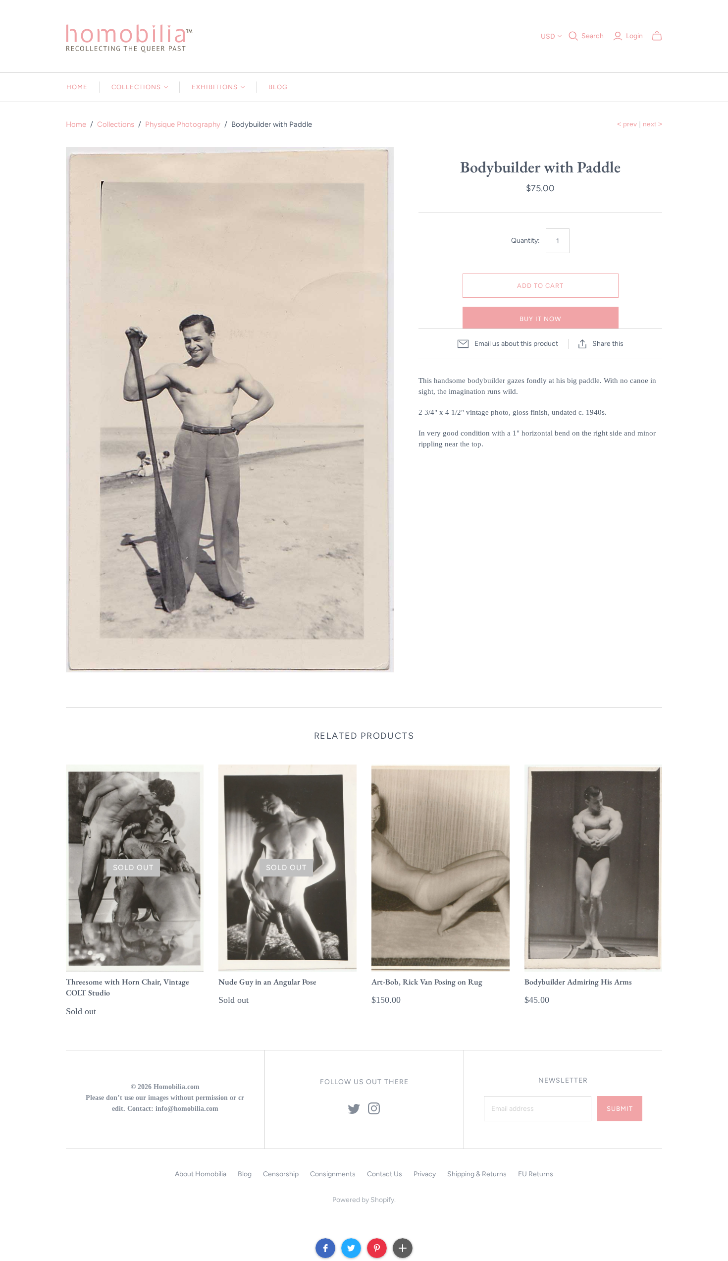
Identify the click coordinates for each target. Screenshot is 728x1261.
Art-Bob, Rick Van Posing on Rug (426, 982)
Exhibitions (214, 87)
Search (592, 36)
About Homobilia (200, 1174)
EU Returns (535, 1174)
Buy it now (540, 319)
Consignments (333, 1174)
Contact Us (384, 1174)
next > (652, 124)
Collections (136, 87)
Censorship (281, 1174)
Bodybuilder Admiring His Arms (578, 982)
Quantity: (525, 240)
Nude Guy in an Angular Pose (267, 982)
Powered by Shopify (363, 1200)
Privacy (425, 1174)
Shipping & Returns (477, 1174)
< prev (627, 124)
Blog (278, 87)
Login (634, 36)
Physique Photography (182, 124)
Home (77, 87)
